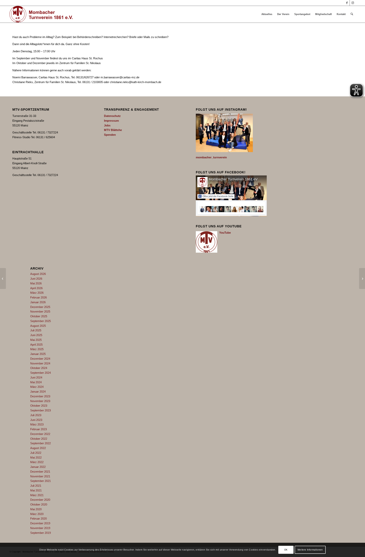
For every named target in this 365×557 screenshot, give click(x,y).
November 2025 (40, 311)
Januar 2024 (38, 391)
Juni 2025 (36, 335)
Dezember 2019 (40, 523)
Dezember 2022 (40, 434)
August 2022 (38, 448)
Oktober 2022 (38, 438)
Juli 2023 (35, 415)
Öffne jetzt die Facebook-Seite (217, 196)
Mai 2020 (36, 509)
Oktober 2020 (38, 504)
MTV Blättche (113, 130)
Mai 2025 (36, 339)
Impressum (111, 120)
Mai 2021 (36, 490)
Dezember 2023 (40, 396)
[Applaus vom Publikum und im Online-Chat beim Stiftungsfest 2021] (362, 278)
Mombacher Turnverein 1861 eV (233, 179)
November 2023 (40, 401)
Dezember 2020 (40, 499)
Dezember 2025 (40, 307)
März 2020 (37, 514)
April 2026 (36, 288)
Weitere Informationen (310, 549)
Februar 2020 (38, 518)
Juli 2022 (35, 452)
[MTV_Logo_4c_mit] (41, 14)
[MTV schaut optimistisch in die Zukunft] (3, 278)
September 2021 (40, 480)
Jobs (107, 125)
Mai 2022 (36, 457)
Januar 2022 (38, 466)
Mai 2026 (36, 283)
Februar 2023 (38, 429)
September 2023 (40, 410)
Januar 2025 (38, 353)
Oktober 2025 (38, 316)
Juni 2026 (36, 278)
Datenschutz (112, 115)
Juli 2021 (35, 485)
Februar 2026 (38, 297)
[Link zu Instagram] (352, 3)
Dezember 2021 (40, 471)
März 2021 (37, 495)
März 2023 (37, 424)
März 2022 (37, 462)
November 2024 (40, 363)
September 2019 (40, 532)
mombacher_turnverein (211, 157)
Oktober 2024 (38, 368)
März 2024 (37, 386)
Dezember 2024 (40, 358)
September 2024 (40, 372)
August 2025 (38, 325)
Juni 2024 (36, 377)
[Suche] (351, 14)
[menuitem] (267, 14)
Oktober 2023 (38, 405)
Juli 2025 (35, 330)
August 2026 (38, 273)
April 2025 (36, 344)
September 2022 (40, 443)
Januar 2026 (38, 302)
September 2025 (40, 321)
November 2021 (40, 476)
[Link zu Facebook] (347, 3)
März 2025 (37, 349)
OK (286, 549)
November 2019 (40, 528)
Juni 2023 (36, 419)
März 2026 (37, 292)
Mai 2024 (36, 382)
